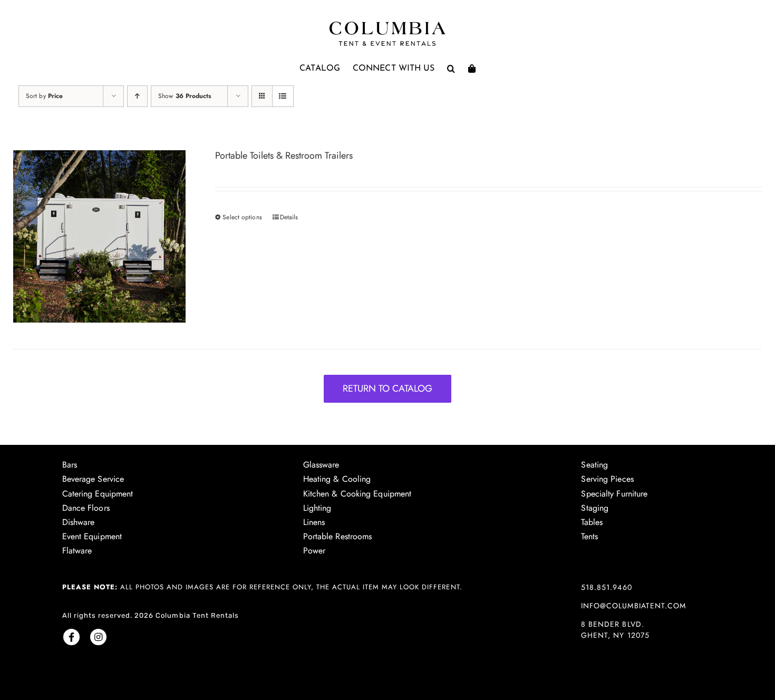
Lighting (317, 508)
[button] (451, 68)
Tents (589, 536)
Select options (241, 217)
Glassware (321, 465)
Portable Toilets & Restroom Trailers (284, 155)
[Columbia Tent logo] (387, 24)
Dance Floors (86, 508)
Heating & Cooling (337, 479)
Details (289, 217)
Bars (69, 465)
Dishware (78, 522)
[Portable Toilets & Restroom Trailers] (99, 236)
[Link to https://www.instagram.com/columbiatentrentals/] (98, 637)
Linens (314, 522)
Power (314, 551)
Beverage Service (93, 479)
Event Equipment (92, 536)
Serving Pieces (607, 479)
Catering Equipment (97, 494)
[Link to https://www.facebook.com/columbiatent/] (71, 637)
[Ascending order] (137, 96)
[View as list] (283, 96)
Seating (594, 465)
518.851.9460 (606, 587)
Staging (594, 508)
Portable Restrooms (337, 536)
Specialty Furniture (614, 494)
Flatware (77, 551)
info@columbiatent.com (633, 605)
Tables (592, 522)
